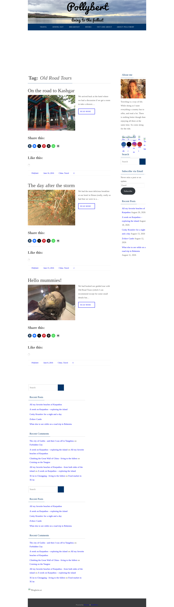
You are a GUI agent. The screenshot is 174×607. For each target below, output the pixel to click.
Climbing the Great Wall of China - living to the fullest (53, 458)
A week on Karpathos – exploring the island (48, 409)
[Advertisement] (87, 48)
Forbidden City (36, 445)
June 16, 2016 (48, 173)
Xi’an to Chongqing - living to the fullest (47, 476)
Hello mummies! (45, 280)
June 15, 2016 (48, 268)
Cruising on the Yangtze (40, 462)
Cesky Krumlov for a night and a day (46, 414)
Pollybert (35, 173)
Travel (66, 173)
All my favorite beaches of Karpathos (46, 404)
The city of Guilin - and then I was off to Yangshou (52, 441)
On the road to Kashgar (52, 90)
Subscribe (128, 191)
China (61, 173)
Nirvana (86, 605)
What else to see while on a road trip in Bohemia (51, 424)
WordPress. (94, 605)
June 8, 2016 (48, 363)
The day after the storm (51, 185)
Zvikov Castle (128, 238)
